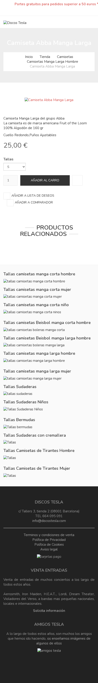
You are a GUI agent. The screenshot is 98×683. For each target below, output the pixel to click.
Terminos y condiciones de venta (49, 535)
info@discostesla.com (49, 521)
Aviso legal (49, 549)
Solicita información (49, 610)
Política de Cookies (49, 544)
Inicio (29, 57)
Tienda (45, 57)
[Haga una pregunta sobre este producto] (77, 180)
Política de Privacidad (49, 539)
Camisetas (65, 57)
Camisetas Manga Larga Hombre (52, 61)
